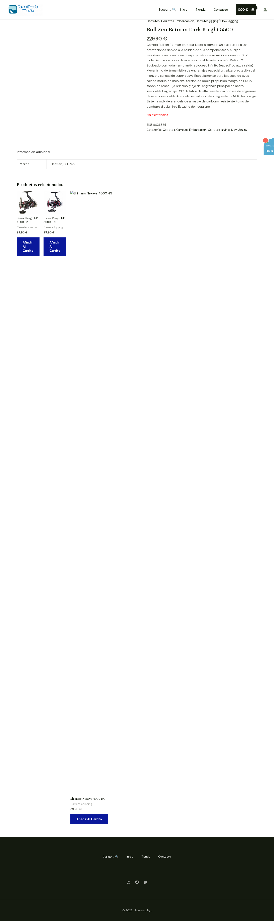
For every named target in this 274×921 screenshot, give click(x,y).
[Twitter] (145, 882)
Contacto (221, 9)
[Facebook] (137, 882)
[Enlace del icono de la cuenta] (265, 9)
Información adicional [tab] (33, 152)
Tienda (201, 9)
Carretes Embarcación (177, 21)
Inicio (184, 9)
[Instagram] (128, 882)
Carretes (153, 21)
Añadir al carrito (28, 246)
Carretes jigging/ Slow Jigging (217, 21)
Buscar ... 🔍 (167, 9)
